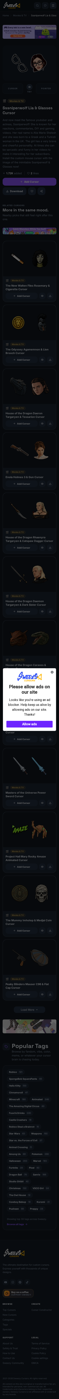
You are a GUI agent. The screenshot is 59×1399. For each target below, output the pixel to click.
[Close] (52, 672)
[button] (29, 724)
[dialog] (29, 699)
